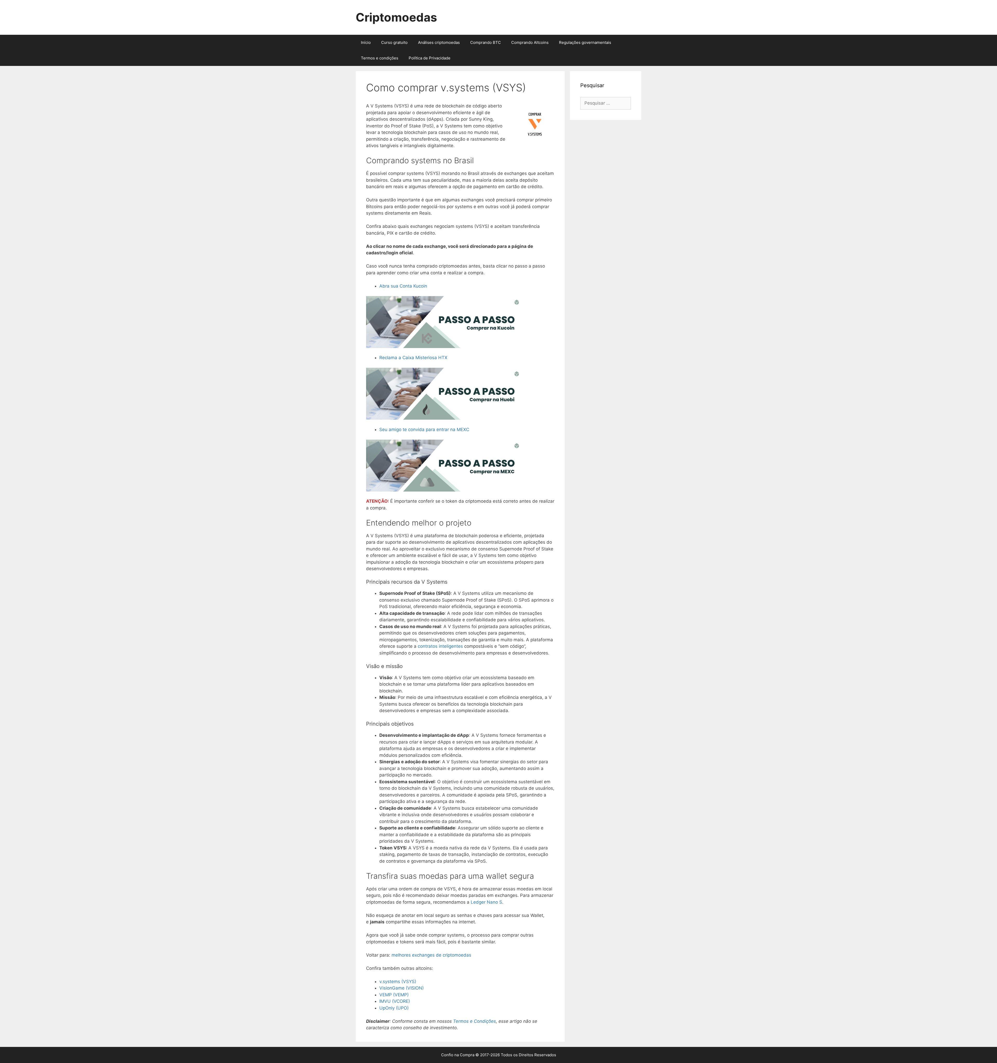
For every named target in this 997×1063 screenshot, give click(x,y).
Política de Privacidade (429, 58)
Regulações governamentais (585, 42)
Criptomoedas (396, 17)
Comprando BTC (485, 42)
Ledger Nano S (486, 902)
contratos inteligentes (440, 646)
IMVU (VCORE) (394, 1001)
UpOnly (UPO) (394, 1008)
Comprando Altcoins (530, 42)
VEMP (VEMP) (394, 994)
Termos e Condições (474, 1021)
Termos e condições (379, 58)
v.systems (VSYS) (397, 981)
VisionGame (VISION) (401, 988)
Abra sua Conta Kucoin (403, 286)
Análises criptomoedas (439, 42)
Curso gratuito (394, 42)
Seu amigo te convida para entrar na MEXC (424, 429)
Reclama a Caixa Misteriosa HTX (413, 357)
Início (366, 42)
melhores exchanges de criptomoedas (431, 955)
